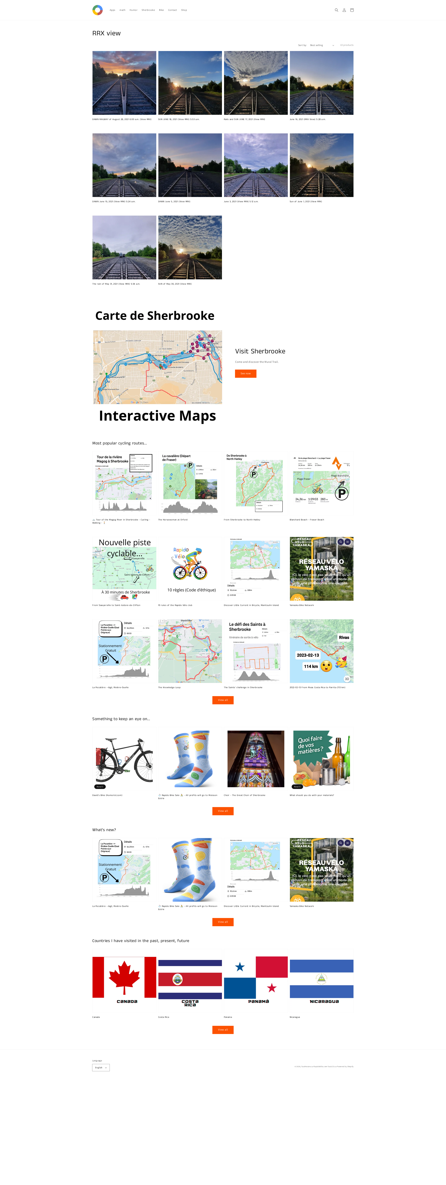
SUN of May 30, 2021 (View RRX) (175, 284)
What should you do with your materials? (312, 795)
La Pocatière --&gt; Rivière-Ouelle (110, 687)
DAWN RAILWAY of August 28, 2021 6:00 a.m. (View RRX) (121, 119)
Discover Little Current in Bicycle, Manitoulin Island (251, 605)
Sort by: (302, 45)
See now (246, 373)
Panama (228, 1017)
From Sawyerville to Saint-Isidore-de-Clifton (116, 605)
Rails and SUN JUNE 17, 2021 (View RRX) (244, 119)
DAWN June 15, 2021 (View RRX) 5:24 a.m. (113, 201)
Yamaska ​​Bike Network (302, 605)
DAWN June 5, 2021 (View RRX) (174, 201)
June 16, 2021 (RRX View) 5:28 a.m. (308, 119)
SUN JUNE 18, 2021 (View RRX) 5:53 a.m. (179, 119)
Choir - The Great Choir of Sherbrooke (244, 795)
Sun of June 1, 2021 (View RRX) (306, 201)
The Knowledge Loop (169, 687)
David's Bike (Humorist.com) (107, 795)
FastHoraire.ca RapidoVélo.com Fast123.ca (319, 1066)
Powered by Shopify (345, 1066)
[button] (336, 10)
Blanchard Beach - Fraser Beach (307, 519)
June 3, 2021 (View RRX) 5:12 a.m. (241, 201)
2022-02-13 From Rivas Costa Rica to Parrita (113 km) (317, 687)
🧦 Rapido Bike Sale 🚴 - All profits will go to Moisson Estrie (187, 797)
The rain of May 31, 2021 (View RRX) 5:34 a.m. (116, 284)
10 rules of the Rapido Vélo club (175, 605)
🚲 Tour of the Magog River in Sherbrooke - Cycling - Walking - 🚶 (121, 521)
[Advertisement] (104, 1133)
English (98, 1067)
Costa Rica (163, 1017)
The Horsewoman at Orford (173, 519)
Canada (96, 1017)
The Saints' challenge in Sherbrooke (243, 687)
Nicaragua (295, 1017)
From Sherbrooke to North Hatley (242, 519)
